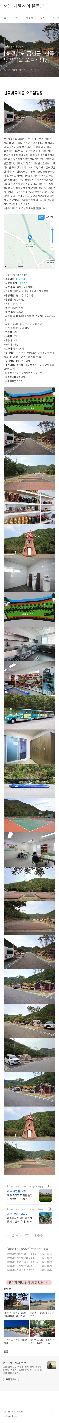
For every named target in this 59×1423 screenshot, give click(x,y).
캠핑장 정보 (13, 1248)
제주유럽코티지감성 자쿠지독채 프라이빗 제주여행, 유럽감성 (19, 1214)
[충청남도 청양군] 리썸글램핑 (20, 1262)
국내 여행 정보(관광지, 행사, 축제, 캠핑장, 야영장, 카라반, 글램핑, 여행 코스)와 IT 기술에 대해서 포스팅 (22, 1370)
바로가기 (20, 279)
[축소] (52, 247)
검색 (45, 6)
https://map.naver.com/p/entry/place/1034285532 (26, 1186)
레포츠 (29, 18)
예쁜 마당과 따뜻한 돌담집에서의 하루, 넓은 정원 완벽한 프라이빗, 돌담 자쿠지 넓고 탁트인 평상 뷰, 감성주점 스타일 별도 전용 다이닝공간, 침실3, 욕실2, (20, 1196)
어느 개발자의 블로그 (24, 6)
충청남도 (25, 1248)
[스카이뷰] (49, 217)
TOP (52, 1412)
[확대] (52, 222)
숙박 (16, 18)
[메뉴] (53, 6)
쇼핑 (43, 18)
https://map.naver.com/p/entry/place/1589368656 (26, 1209)
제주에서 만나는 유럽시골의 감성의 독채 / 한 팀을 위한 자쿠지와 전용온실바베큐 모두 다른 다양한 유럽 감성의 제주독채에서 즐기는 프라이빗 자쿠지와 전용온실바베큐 (20, 1219)
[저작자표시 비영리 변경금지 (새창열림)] (38, 1235)
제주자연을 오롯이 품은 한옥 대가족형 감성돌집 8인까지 (20, 1191)
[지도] (41, 217)
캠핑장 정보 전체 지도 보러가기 (29, 1282)
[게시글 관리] (17, 1235)
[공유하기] (13, 1235)
